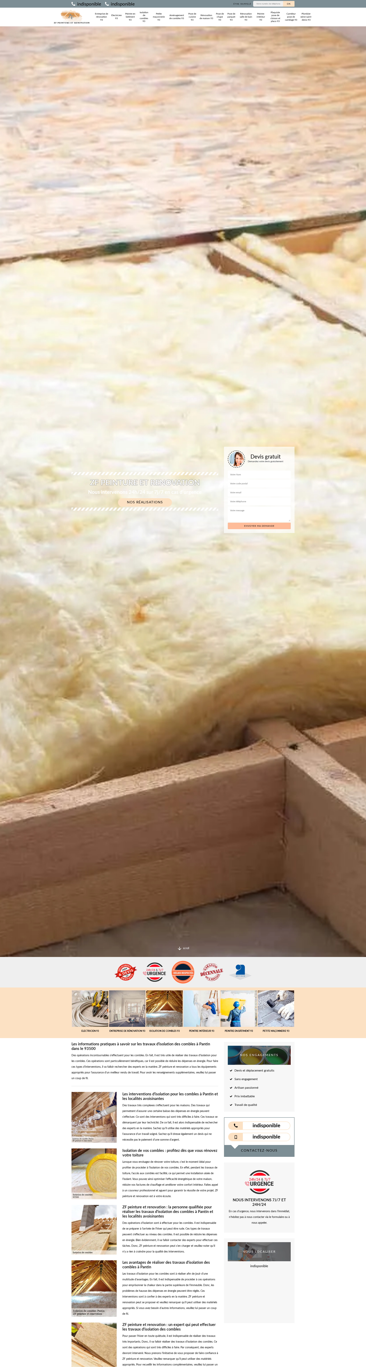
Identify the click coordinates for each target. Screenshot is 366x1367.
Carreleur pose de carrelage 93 (291, 17)
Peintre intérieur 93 (261, 17)
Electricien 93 (116, 16)
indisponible (88, 4)
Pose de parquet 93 (231, 17)
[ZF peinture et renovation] (71, 17)
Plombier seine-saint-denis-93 (306, 17)
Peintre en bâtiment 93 (130, 17)
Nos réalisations (145, 502)
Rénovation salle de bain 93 (246, 17)
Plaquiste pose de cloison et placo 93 (275, 17)
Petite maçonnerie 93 (159, 17)
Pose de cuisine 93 (192, 17)
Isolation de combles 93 (144, 17)
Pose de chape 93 (220, 17)
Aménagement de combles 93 (176, 16)
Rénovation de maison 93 (206, 16)
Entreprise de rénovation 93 (101, 17)
